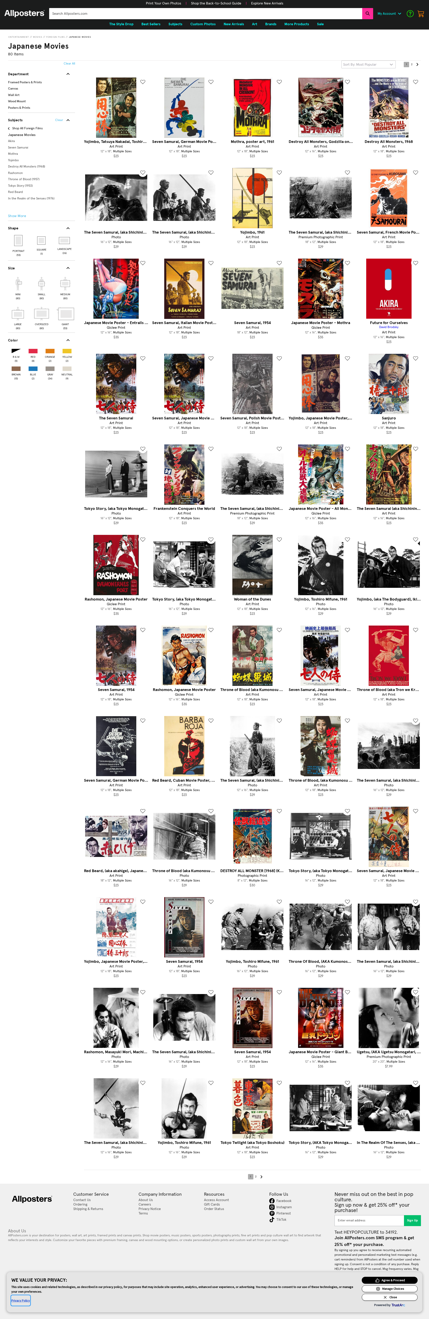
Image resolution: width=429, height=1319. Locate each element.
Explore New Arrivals (267, 3)
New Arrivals (234, 24)
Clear (59, 120)
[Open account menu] (399, 13)
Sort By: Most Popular (359, 64)
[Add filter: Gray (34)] (50, 367)
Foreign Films (55, 37)
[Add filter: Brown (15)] (16, 367)
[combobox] (205, 13)
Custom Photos (203, 24)
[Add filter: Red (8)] (33, 350)
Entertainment (18, 37)
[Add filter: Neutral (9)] (67, 367)
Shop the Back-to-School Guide (216, 3)
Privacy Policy (20, 1300)
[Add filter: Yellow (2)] (67, 350)
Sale (320, 24)
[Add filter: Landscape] (65, 240)
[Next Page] (417, 64)
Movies (37, 37)
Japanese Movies (80, 37)
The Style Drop (121, 24)
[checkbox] (18, 288)
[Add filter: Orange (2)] (50, 350)
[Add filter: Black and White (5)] (16, 350)
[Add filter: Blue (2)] (33, 367)
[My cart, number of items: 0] (421, 13)
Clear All (69, 63)
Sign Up (412, 1220)
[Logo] (24, 13)
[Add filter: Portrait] (18, 240)
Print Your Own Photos (163, 3)
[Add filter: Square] (41, 240)
